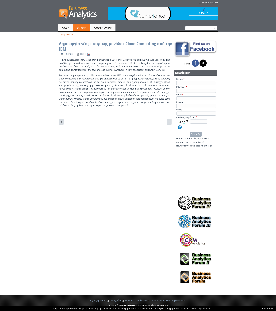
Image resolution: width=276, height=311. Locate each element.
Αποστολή (195, 134)
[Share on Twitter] (203, 63)
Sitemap (129, 300)
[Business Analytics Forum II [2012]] (195, 266)
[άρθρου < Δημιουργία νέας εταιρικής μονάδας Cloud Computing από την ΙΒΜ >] (78, 54)
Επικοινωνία (158, 300)
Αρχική (65, 27)
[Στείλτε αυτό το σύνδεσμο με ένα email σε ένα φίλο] (83, 54)
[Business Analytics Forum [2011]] (195, 285)
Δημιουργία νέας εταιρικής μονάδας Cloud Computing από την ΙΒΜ (115, 46)
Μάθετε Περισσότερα (200, 308)
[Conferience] (163, 19)
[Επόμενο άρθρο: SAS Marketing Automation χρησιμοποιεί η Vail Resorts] (169, 122)
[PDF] (88, 54)
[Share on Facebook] (195, 63)
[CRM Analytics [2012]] (195, 248)
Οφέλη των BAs (103, 27)
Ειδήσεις (82, 27)
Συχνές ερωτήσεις (98, 300)
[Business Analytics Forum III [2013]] (195, 229)
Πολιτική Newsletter (176, 300)
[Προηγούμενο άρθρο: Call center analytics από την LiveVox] (61, 122)
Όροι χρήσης (116, 300)
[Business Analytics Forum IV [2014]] (195, 210)
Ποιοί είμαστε (142, 300)
